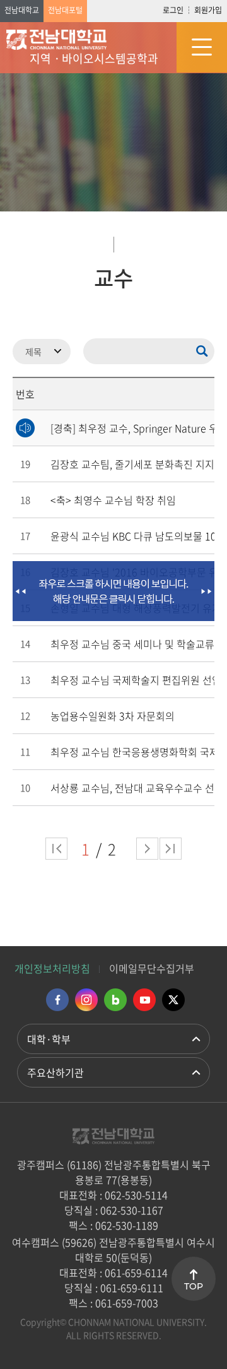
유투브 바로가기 (144, 999)
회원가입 (208, 10)
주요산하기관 (55, 1072)
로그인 (173, 10)
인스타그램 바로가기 (86, 999)
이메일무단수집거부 (151, 968)
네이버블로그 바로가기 (115, 999)
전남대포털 (65, 10)
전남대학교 (21, 10)
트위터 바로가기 (173, 999)
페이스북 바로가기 (57, 999)
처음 (56, 849)
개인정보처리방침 (52, 968)
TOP (193, 1286)
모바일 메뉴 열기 (202, 47)
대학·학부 (49, 1038)
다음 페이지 (147, 849)
